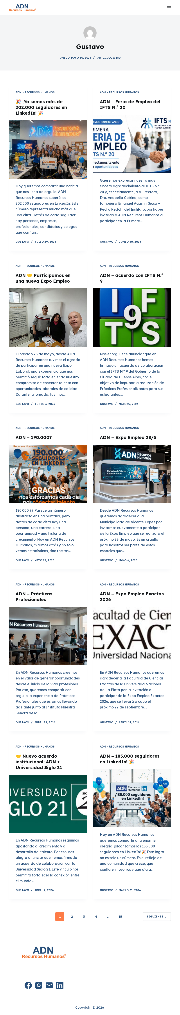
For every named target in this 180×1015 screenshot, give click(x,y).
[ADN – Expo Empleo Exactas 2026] (132, 636)
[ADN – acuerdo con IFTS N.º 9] (132, 317)
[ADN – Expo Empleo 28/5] (132, 474)
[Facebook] (28, 985)
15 (120, 917)
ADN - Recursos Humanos (35, 92)
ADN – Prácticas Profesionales (34, 596)
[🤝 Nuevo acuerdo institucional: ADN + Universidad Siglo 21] (48, 804)
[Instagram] (38, 985)
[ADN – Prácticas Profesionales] (48, 636)
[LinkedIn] (59, 985)
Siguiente (155, 916)
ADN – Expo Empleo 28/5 (128, 437)
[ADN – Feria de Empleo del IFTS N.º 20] (132, 144)
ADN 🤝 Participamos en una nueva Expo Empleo (43, 278)
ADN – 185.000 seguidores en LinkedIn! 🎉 (129, 758)
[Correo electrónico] (49, 985)
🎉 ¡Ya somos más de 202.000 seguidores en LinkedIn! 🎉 (41, 107)
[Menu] (169, 8)
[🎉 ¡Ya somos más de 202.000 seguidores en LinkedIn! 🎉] (48, 149)
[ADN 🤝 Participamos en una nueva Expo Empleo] (48, 317)
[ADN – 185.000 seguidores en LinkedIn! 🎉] (132, 798)
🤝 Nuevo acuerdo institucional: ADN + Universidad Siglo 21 (39, 761)
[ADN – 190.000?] (48, 474)
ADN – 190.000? (34, 437)
